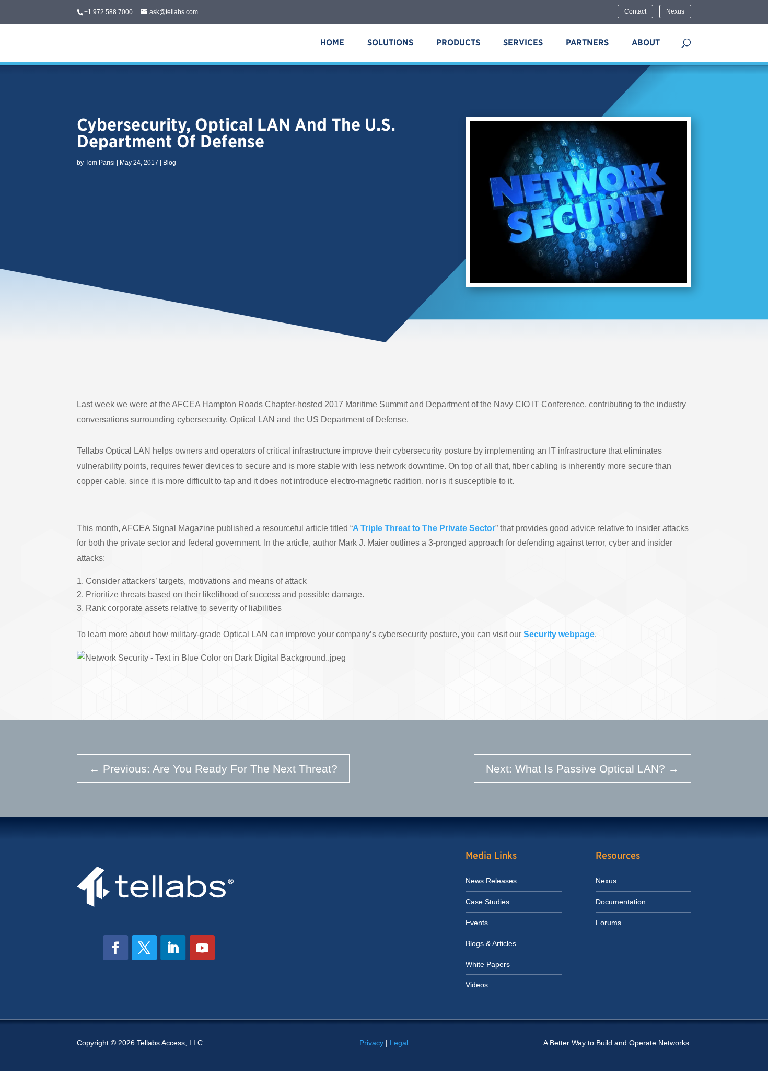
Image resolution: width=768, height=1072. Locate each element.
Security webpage (559, 634)
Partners (587, 43)
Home (332, 43)
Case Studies (487, 901)
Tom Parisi (100, 162)
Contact (635, 11)
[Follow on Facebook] (115, 947)
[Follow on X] (144, 947)
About (646, 43)
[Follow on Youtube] (202, 947)
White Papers (488, 964)
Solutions (390, 43)
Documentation (621, 901)
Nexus (675, 11)
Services (523, 43)
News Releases (491, 881)
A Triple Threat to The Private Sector (424, 528)
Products (458, 43)
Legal (399, 1043)
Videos (477, 985)
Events (477, 922)
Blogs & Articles (491, 943)
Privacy (371, 1043)
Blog (169, 162)
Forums (608, 922)
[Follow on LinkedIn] (172, 947)
